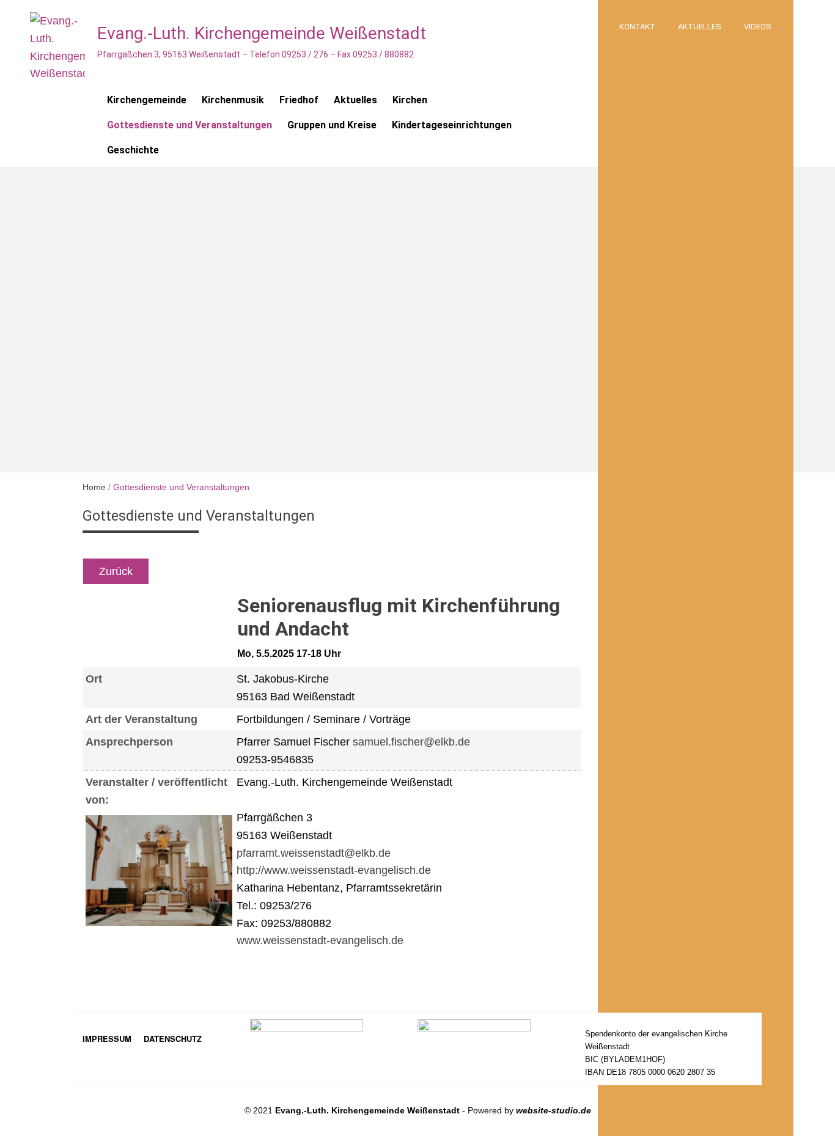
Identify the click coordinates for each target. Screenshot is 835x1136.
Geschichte (133, 150)
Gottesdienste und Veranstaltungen (189, 125)
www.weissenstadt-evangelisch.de (320, 940)
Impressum (107, 1038)
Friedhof (298, 100)
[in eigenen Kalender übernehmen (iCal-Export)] (241, 571)
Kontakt (637, 26)
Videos (757, 26)
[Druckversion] (282, 571)
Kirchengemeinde (146, 100)
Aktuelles (699, 26)
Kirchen (409, 100)
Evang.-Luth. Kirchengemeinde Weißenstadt (261, 33)
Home (94, 487)
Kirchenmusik (233, 100)
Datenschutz (173, 1038)
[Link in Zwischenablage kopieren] (271, 571)
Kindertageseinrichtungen (452, 125)
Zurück (116, 571)
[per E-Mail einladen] (256, 571)
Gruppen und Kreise (332, 125)
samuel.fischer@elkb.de (411, 742)
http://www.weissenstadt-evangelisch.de (334, 870)
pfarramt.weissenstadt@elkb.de (314, 853)
